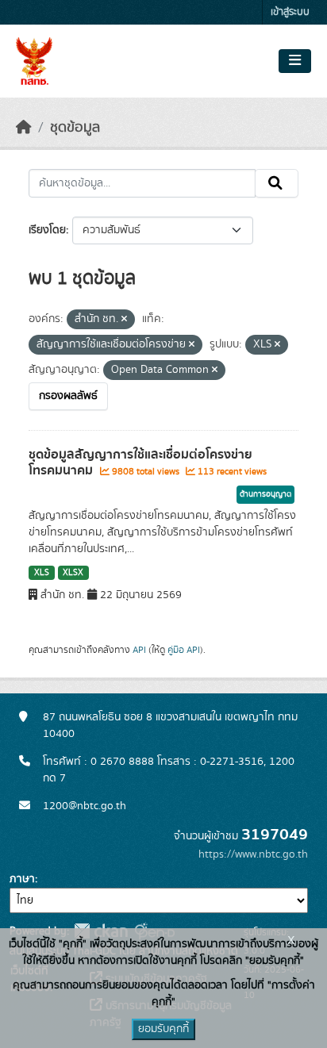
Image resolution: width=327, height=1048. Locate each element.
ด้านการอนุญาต (265, 494)
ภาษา (22, 879)
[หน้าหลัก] (24, 127)
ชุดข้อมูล (75, 127)
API (139, 650)
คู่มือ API (183, 650)
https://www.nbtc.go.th (253, 854)
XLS (41, 572)
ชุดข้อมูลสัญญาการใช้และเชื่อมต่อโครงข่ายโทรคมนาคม (140, 463)
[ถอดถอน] (124, 319)
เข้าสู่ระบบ (290, 12)
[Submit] (276, 183)
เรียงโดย (47, 230)
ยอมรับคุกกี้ (163, 1029)
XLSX (73, 572)
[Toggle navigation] (295, 61)
